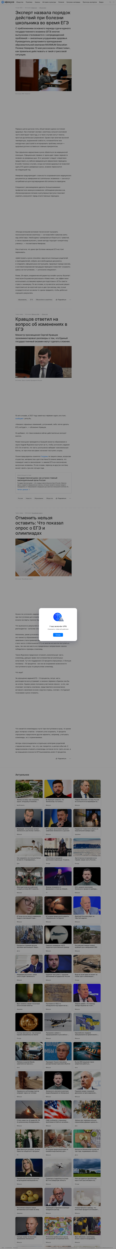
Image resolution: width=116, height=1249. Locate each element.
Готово (58, 635)
